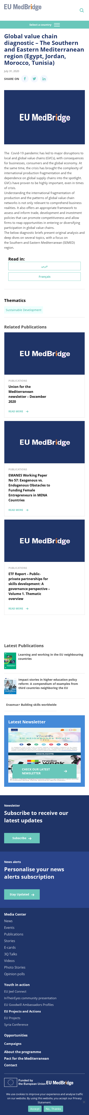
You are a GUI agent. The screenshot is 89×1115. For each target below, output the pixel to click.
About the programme (22, 1052)
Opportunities (16, 1035)
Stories (9, 941)
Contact (10, 1065)
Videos (9, 960)
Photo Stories (14, 967)
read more (15, 411)
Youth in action (17, 984)
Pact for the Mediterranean (26, 1058)
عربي (44, 266)
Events (9, 927)
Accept (35, 1108)
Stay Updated (19, 894)
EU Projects (12, 1018)
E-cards (10, 947)
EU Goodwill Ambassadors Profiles (29, 1005)
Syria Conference (16, 1024)
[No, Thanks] (84, 1102)
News (8, 921)
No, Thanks (53, 1108)
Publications (13, 934)
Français (45, 277)
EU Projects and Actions (22, 1011)
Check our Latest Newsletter (36, 771)
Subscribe (19, 838)
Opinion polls (14, 974)
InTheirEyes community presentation (30, 998)
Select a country (40, 25)
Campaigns (12, 1043)
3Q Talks (10, 954)
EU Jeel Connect (15, 991)
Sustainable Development (23, 310)
